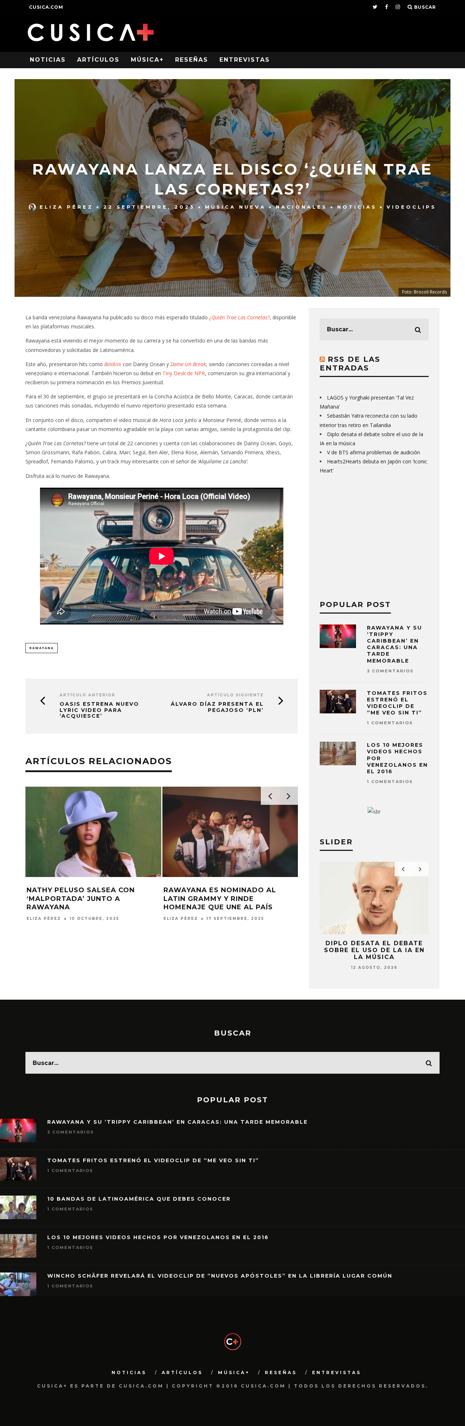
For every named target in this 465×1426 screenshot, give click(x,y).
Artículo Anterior (88, 695)
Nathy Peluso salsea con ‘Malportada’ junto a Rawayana (81, 898)
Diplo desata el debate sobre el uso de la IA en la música (374, 950)
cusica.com (46, 7)
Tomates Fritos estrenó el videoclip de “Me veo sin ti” (397, 703)
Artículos (98, 59)
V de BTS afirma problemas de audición (373, 452)
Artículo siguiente (235, 695)
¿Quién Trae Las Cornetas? (239, 317)
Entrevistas (244, 59)
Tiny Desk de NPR (183, 373)
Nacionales (301, 207)
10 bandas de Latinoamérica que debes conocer (139, 1199)
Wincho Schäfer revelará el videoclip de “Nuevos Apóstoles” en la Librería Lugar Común (219, 1276)
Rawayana (41, 648)
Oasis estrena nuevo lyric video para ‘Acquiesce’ (99, 710)
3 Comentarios (390, 670)
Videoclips (411, 207)
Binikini (113, 364)
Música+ (147, 59)
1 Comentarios (390, 722)
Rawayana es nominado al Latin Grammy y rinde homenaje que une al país (219, 898)
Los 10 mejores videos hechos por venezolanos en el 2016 (158, 1237)
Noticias (48, 59)
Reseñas (191, 59)
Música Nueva (235, 207)
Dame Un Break (188, 364)
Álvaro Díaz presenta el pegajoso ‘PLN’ (217, 707)
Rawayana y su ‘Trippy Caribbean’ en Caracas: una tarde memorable (394, 644)
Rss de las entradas (350, 363)
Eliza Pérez (66, 207)
